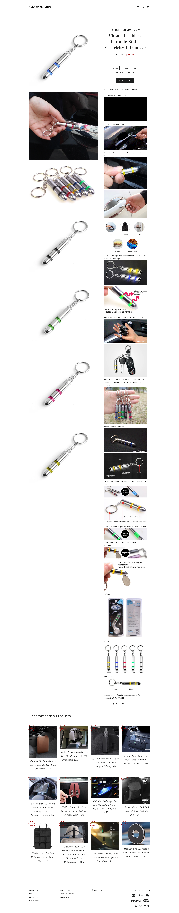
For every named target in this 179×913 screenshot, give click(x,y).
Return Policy (34, 897)
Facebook (98, 890)
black (131, 72)
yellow (120, 72)
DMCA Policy (34, 901)
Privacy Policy (65, 890)
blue (115, 68)
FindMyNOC (65, 897)
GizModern (145, 890)
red (135, 68)
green (125, 68)
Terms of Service (67, 894)
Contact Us (33, 890)
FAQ (31, 894)
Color (125, 63)
